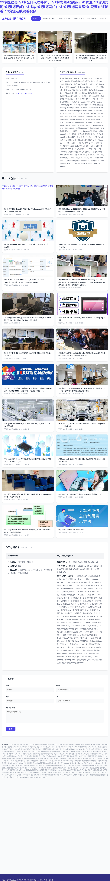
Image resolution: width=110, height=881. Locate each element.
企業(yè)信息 (91, 18)
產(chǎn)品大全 (64, 18)
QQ (57, 697)
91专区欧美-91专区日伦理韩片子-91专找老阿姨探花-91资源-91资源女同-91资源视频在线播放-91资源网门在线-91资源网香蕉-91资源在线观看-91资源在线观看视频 (54, 6)
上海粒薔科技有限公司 (14, 18)
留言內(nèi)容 (10, 708)
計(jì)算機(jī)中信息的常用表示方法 (71, 530)
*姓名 (7, 685)
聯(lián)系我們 (79, 18)
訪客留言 (103, 18)
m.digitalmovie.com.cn (24, 93)
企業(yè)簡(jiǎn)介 (49, 18)
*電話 (58, 685)
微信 (7, 697)
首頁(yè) (36, 18)
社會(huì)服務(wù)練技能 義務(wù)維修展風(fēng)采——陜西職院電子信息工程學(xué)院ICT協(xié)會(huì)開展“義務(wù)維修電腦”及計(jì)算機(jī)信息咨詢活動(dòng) (82, 282)
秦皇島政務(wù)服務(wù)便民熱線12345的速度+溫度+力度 (80, 494)
